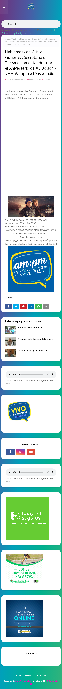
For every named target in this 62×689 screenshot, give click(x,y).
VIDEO (13, 39)
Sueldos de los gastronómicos (32, 350)
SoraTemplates (23, 681)
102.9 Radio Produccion (16, 80)
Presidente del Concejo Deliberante (35, 338)
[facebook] (10, 452)
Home (18, 675)
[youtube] (31, 452)
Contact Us (40, 675)
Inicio (7, 39)
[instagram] (20, 452)
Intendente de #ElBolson (30, 327)
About (28, 675)
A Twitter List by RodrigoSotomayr (28, 32)
